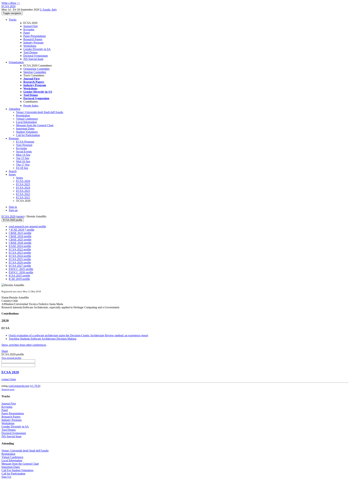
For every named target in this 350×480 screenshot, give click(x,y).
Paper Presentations (34, 36)
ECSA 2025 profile (20, 259)
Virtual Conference (27, 118)
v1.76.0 (35, 385)
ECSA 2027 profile (20, 265)
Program (14, 138)
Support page (8, 389)
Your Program (24, 145)
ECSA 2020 (8, 216)
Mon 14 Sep (23, 154)
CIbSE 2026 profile (20, 242)
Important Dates (25, 128)
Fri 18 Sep (22, 167)
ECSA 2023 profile (20, 252)
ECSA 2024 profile (20, 255)
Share (4, 351)
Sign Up (6, 476)
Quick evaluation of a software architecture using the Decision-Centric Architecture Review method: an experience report (78, 335)
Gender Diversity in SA (37, 49)
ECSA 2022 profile (20, 249)
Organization (16, 62)
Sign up (13, 210)
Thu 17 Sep (23, 164)
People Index (30, 105)
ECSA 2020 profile (12, 220)
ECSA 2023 (23, 190)
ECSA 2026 (23, 181)
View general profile (11, 357)
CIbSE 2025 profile (20, 239)
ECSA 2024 (23, 187)
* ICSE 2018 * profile (21, 229)
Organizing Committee (36, 68)
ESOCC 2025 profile (21, 269)
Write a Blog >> (10, 3)
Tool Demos (30, 52)
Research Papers (32, 39)
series (20, 216)
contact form (8, 379)
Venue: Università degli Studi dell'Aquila (39, 112)
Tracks (12, 19)
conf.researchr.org (18, 385)
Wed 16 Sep (23, 161)
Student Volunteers (27, 131)
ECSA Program (25, 141)
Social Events (24, 151)
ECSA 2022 (23, 194)
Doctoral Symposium (35, 55)
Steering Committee (34, 72)
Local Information (26, 122)
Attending (14, 108)
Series (19, 177)
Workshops (29, 45)
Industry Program (33, 42)
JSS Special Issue (33, 59)
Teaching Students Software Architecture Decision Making (42, 338)
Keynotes (28, 29)
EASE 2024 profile (20, 246)
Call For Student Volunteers (17, 470)
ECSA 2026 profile (20, 262)
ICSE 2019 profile (19, 278)
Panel (26, 32)
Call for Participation (28, 135)
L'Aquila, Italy (48, 9)
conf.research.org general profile (27, 226)
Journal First (30, 26)
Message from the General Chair (34, 125)
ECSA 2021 (23, 197)
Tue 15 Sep (22, 158)
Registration (23, 115)
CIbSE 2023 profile (20, 233)
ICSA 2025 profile (19, 275)
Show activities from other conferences (23, 344)
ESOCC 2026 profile (21, 272)
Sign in (13, 206)
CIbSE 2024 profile (20, 236)
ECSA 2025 (23, 184)
